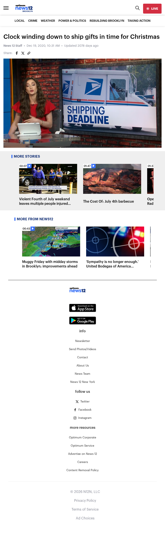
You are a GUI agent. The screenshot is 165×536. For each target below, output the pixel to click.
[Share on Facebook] (16, 53)
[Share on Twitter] (22, 53)
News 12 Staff (12, 45)
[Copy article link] (29, 53)
